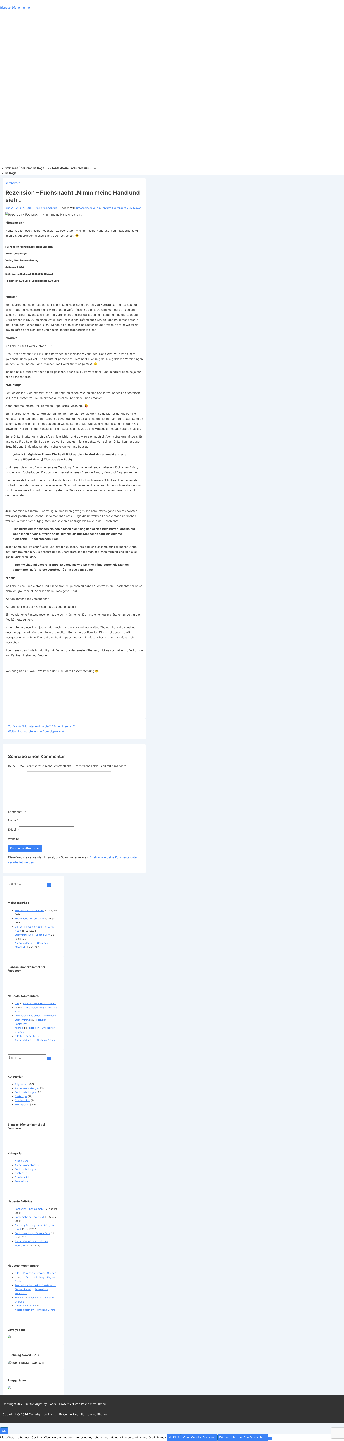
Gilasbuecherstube (25, 1036)
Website (13, 839)
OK (4, 1430)
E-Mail (12, 829)
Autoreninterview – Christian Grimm (35, 1040)
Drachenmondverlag (88, 207)
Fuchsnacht (119, 207)
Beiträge (38, 168)
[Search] (49, 885)
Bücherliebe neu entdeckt (29, 918)
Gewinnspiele (22, 1100)
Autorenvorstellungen (27, 1088)
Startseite (11, 168)
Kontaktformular (62, 168)
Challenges (21, 1096)
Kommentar (17, 812)
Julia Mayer (134, 207)
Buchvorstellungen (25, 1092)
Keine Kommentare (46, 207)
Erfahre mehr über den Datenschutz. (242, 1437)
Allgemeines (21, 1084)
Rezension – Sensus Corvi (29, 910)
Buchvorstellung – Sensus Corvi (32, 934)
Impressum (81, 168)
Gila (17, 1003)
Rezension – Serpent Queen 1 (39, 1003)
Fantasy (106, 207)
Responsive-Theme (94, 1404)
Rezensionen (12, 182)
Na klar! (174, 1437)
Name (12, 820)
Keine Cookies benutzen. (199, 1437)
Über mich (25, 168)
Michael (19, 1027)
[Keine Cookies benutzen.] (270, 1438)
